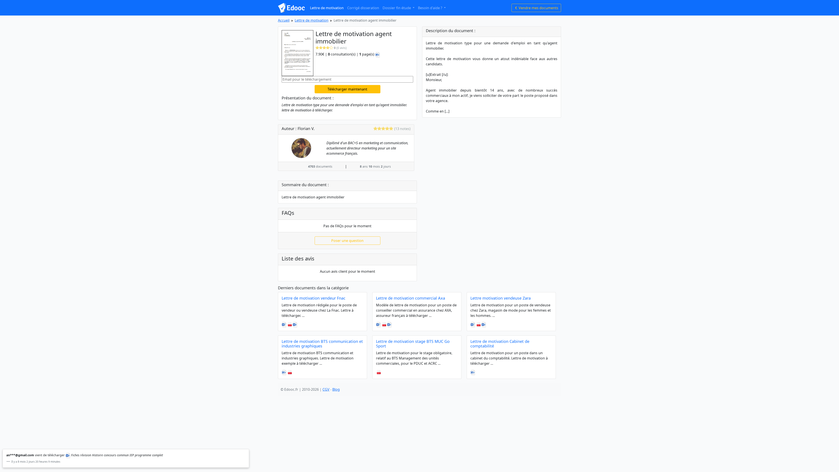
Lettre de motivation (327, 7)
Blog (336, 389)
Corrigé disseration (363, 7)
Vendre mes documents (538, 7)
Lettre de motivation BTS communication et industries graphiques (322, 344)
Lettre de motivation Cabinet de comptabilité (499, 344)
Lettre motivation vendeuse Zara (500, 298)
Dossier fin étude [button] (397, 7)
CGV (325, 389)
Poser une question (347, 240)
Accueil (283, 20)
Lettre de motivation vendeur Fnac (313, 298)
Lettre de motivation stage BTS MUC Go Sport (413, 344)
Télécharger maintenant (347, 89)
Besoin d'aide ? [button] (430, 7)
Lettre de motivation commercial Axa (410, 298)
